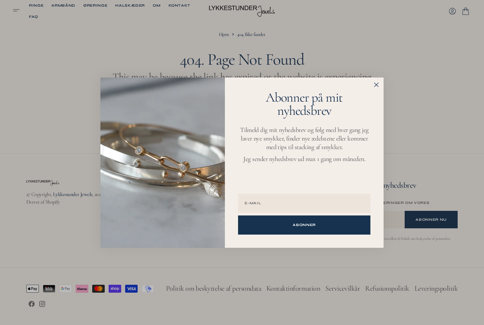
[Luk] (376, 85)
